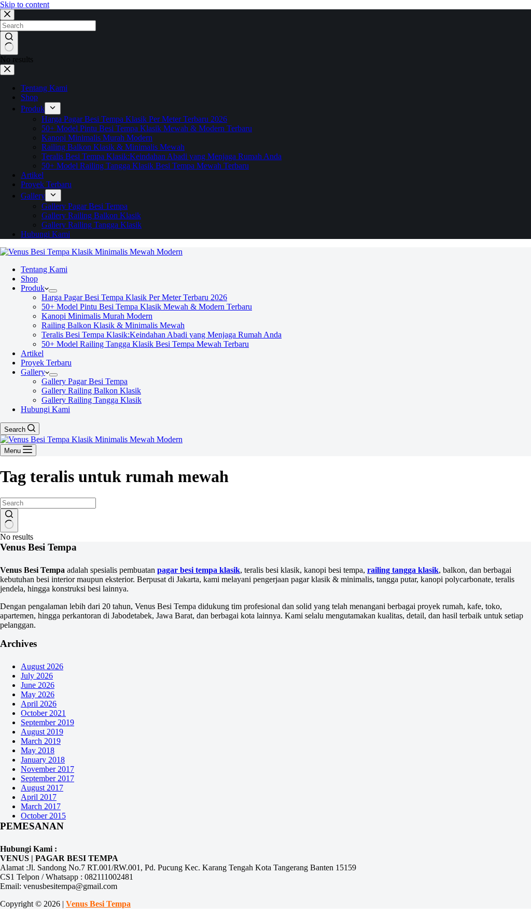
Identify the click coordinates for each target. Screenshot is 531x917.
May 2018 (37, 750)
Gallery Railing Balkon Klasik (91, 390)
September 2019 (47, 722)
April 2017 (39, 797)
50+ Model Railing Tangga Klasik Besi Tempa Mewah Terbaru (145, 344)
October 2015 (43, 815)
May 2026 (37, 694)
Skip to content (24, 4)
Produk (33, 288)
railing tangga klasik (403, 570)
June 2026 (37, 685)
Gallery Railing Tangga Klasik (91, 400)
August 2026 (42, 666)
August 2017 (42, 787)
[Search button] (9, 520)
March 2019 (41, 741)
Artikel (32, 353)
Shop (29, 278)
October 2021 (43, 713)
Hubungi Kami (45, 409)
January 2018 (43, 759)
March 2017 (41, 806)
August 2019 (42, 731)
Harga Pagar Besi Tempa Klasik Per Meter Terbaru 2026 (134, 297)
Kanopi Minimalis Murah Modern (96, 316)
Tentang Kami (44, 269)
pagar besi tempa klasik (198, 570)
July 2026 (37, 675)
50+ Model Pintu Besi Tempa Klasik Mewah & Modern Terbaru (146, 306)
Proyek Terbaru (46, 362)
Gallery (33, 372)
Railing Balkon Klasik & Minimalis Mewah (113, 325)
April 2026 (39, 703)
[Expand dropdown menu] (53, 290)
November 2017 (47, 769)
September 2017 (47, 778)
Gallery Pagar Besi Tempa (84, 381)
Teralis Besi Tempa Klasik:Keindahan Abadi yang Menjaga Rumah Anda (161, 334)
